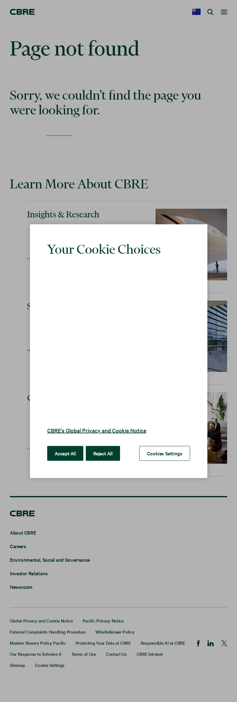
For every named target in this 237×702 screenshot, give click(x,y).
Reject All (103, 453)
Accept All (65, 453)
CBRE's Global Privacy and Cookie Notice (96, 429)
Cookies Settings (164, 453)
